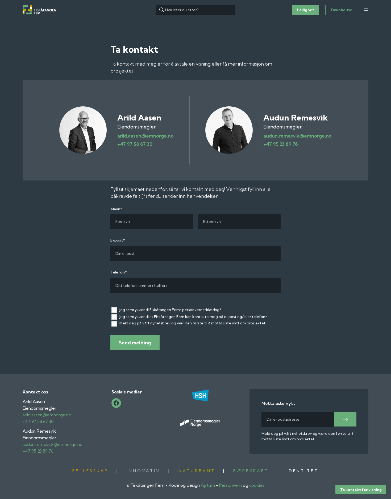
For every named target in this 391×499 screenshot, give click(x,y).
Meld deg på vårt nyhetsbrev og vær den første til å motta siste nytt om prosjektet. (192, 323)
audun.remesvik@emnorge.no (297, 136)
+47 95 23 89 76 (280, 144)
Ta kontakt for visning (361, 489)
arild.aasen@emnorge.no (145, 136)
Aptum (208, 485)
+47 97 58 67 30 (134, 144)
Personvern (230, 485)
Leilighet (305, 9)
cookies (256, 485)
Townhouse (341, 9)
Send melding (135, 343)
